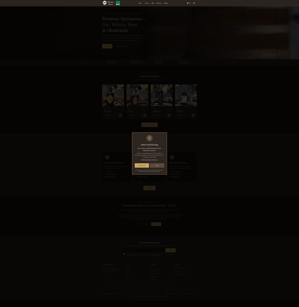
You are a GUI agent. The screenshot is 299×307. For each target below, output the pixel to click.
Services (147, 3)
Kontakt (166, 3)
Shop (140, 3)
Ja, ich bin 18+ (142, 165)
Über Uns (158, 3)
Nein (157, 165)
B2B (153, 3)
